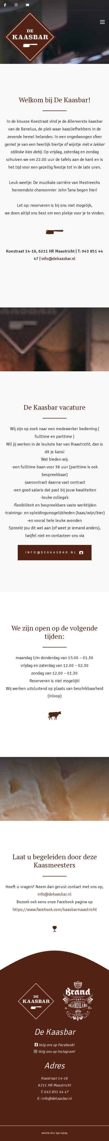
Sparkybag (62, 1133)
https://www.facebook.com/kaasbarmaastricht (54, 909)
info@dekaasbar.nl (58, 258)
